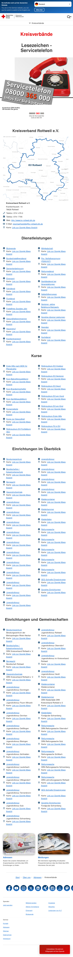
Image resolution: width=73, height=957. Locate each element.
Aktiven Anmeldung (32, 907)
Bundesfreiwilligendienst (16, 258)
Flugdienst (10, 298)
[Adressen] (19, 843)
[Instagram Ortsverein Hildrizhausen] (24, 888)
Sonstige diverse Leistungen (53, 317)
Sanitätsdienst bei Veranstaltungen (48, 282)
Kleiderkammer (47, 509)
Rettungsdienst (47, 271)
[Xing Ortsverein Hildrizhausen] (45, 888)
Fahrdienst (10, 288)
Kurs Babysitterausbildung (17, 378)
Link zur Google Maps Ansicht (24, 227)
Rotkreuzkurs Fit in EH (50, 426)
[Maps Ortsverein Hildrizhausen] (60, 888)
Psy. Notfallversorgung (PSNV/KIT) (50, 260)
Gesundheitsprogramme (16, 318)
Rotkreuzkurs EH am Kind (52, 406)
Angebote (51, 903)
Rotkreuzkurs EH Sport (51, 386)
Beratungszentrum (14, 459)
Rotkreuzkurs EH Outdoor (52, 366)
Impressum (6, 939)
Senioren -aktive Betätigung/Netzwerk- (50, 305)
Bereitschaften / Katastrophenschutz (14, 470)
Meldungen (43, 857)
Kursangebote (12, 409)
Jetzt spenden (7, 905)
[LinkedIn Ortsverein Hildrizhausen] (38, 888)
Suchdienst (46, 337)
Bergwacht (10, 482)
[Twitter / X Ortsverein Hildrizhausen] (31, 888)
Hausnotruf (11, 328)
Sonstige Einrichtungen (51, 589)
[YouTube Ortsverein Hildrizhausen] (16, 888)
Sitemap (6, 931)
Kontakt (5, 923)
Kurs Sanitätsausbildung (16, 398)
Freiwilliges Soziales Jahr (16, 308)
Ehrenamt (10, 278)
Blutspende (11, 248)
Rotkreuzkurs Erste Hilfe (51, 416)
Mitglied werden (31, 903)
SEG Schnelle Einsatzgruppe (53, 579)
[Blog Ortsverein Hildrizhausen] (52, 888)
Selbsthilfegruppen (49, 294)
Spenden (45, 327)
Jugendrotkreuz (12, 502)
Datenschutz (7, 935)
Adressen (7, 857)
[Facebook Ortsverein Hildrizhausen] (9, 888)
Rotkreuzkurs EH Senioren (52, 376)
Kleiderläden (46, 519)
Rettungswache (47, 529)
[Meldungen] (54, 843)
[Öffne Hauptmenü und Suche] (69, 17)
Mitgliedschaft (47, 248)
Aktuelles (51, 907)
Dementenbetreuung (15, 268)
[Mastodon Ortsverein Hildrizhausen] (67, 888)
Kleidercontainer (48, 499)
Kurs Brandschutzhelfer (16, 388)
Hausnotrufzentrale (14, 492)
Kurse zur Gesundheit (15, 419)
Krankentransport (13, 338)
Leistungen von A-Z (55, 910)
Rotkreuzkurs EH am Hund (52, 396)
